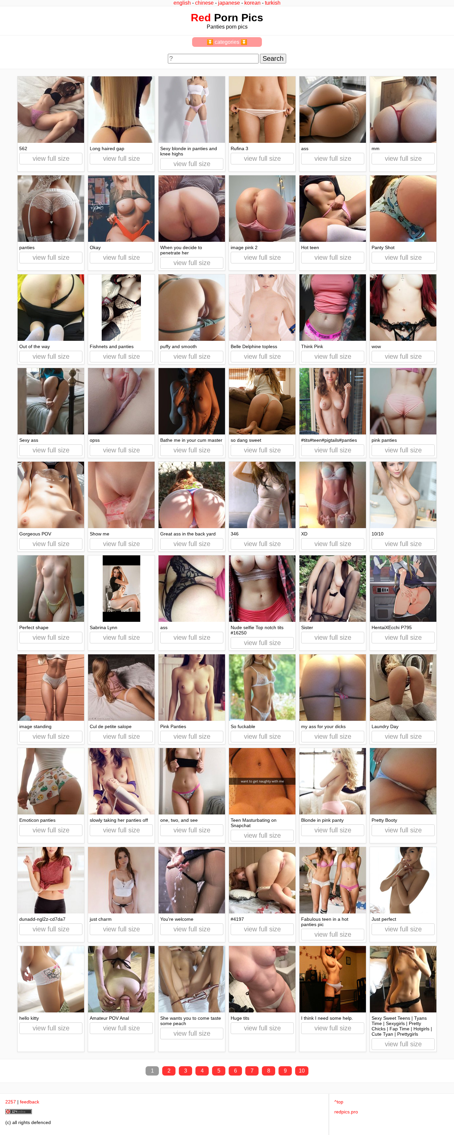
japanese (229, 3)
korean (252, 3)
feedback (29, 1101)
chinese (204, 3)
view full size (51, 158)
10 (302, 1071)
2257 (10, 1101)
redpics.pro (346, 1111)
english (182, 3)
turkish (273, 3)
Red (201, 18)
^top (338, 1101)
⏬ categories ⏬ (227, 42)
